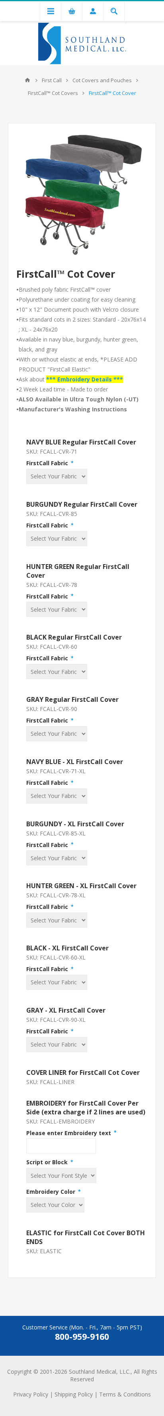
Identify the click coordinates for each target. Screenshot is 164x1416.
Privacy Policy (30, 1394)
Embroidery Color (51, 1191)
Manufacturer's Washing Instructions (73, 409)
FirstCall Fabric (48, 463)
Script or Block (47, 1162)
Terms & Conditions (125, 1394)
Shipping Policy (74, 1394)
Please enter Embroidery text (69, 1132)
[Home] (27, 80)
